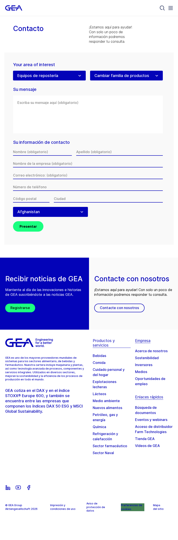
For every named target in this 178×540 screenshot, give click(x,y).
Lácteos (99, 394)
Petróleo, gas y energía (105, 417)
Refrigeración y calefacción (105, 436)
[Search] (162, 8)
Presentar (28, 226)
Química (99, 427)
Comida (99, 362)
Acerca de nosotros (151, 351)
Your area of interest (34, 64)
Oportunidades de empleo (150, 381)
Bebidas (99, 355)
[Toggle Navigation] (170, 8)
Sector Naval (103, 453)
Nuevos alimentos (107, 408)
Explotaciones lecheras (104, 384)
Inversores (143, 365)
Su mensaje (24, 89)
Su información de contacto (41, 142)
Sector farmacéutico (110, 446)
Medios (141, 372)
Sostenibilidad (147, 358)
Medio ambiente (106, 401)
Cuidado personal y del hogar (109, 372)
